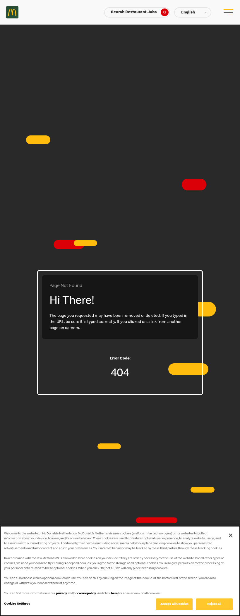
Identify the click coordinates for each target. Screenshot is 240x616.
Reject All (214, 604)
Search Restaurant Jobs (134, 12)
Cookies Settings (17, 603)
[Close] (230, 535)
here (114, 593)
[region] (120, 571)
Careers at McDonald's (12, 12)
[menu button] (228, 12)
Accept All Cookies (174, 604)
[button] (192, 12)
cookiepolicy (86, 593)
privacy (61, 593)
